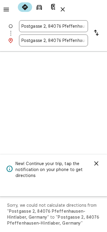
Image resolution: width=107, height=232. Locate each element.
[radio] (25, 7)
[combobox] (53, 26)
